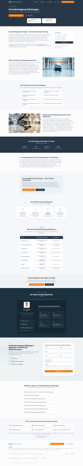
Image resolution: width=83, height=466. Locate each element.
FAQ (37, 453)
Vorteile (18, 453)
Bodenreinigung (65, 433)
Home (10, 453)
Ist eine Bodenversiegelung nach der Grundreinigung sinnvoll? (36, 408)
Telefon (60, 355)
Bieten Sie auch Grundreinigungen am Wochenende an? (34, 398)
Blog (55, 1)
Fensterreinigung (37, 448)
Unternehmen (42, 1)
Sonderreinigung (16, 433)
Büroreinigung (23, 448)
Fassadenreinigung (23, 433)
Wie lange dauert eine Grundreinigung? (31, 395)
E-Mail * (46, 355)
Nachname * (61, 347)
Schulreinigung (54, 433)
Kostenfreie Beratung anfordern (67, 1)
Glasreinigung (60, 433)
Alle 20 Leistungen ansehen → (41, 436)
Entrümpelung (43, 434)
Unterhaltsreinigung (17, 448)
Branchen (23, 453)
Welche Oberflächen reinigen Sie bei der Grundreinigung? (35, 402)
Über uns (27, 453)
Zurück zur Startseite (13, 6)
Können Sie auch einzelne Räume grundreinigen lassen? (34, 405)
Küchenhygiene (71, 433)
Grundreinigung (28, 448)
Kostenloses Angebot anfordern (15, 15)
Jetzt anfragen (63, 42)
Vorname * (46, 347)
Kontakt (58, 1)
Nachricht (46, 364)
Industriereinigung (43, 433)
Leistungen (36, 1)
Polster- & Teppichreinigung (45, 448)
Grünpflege (48, 434)
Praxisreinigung (37, 433)
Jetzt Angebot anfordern (28, 189)
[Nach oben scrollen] (73, 463)
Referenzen (33, 453)
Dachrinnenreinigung (36, 434)
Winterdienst (11, 433)
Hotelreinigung (49, 433)
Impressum (67, 453)
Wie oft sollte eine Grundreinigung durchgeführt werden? (35, 412)
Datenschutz (72, 453)
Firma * (46, 351)
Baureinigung (32, 448)
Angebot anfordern (58, 371)
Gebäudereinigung (11, 448)
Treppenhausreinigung (30, 433)
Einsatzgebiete (49, 1)
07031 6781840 (29, 15)
